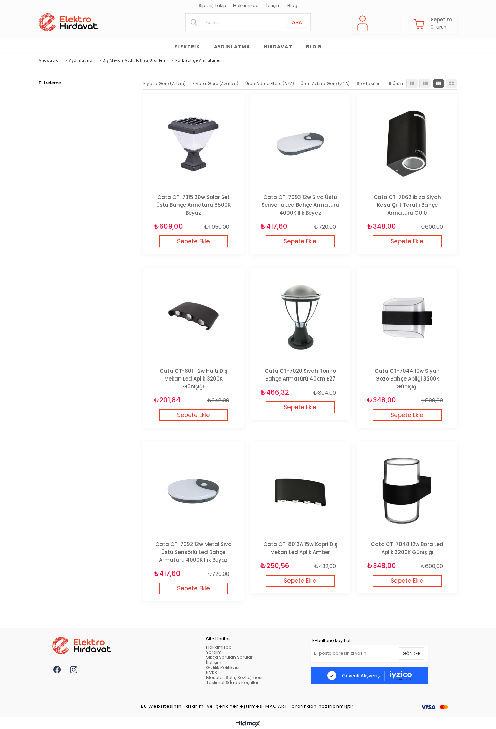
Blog (292, 5)
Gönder (412, 653)
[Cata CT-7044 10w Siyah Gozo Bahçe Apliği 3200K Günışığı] (407, 317)
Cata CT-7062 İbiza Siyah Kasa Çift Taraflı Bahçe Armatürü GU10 (407, 205)
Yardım (214, 652)
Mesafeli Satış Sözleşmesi (234, 677)
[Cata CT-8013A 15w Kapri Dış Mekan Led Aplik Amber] (300, 491)
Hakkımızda (246, 5)
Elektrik (187, 46)
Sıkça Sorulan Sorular (229, 657)
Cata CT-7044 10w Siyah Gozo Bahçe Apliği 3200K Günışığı (407, 378)
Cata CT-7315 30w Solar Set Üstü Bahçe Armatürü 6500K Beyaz (193, 205)
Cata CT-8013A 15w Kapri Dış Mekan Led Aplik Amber (300, 548)
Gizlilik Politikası (222, 667)
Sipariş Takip (212, 5)
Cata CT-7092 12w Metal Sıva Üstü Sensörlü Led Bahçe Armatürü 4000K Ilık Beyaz (193, 552)
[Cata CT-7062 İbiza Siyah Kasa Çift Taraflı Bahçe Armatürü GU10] (407, 144)
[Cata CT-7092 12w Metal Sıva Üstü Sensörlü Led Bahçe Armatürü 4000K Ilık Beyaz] (193, 491)
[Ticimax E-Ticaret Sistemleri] (248, 724)
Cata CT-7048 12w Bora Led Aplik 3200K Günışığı (407, 548)
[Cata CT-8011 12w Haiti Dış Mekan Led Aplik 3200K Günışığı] (193, 317)
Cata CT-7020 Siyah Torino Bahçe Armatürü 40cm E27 (300, 374)
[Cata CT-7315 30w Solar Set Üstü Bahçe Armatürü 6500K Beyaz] (193, 144)
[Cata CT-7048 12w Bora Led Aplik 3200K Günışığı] (407, 491)
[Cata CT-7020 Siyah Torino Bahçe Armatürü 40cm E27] (300, 317)
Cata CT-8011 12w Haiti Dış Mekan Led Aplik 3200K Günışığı (193, 378)
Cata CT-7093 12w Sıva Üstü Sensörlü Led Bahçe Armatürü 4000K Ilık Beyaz (300, 205)
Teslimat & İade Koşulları (233, 682)
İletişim (273, 5)
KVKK (211, 672)
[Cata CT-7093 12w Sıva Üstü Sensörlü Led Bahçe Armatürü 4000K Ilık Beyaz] (300, 144)
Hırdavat (278, 46)
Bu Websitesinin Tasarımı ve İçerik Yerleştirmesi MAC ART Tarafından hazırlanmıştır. (248, 706)
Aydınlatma (232, 46)
